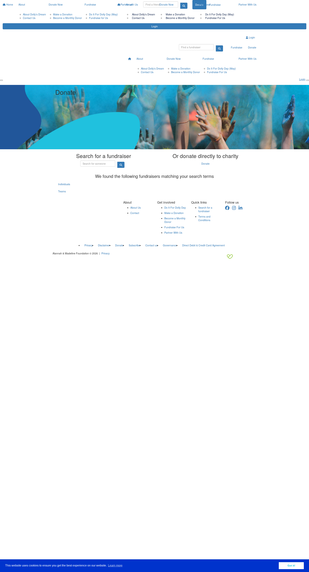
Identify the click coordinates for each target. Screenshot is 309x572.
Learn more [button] (115, 565)
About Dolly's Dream (143, 14)
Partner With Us (247, 4)
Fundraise (204, 4)
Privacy (105, 253)
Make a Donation (175, 14)
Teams (62, 191)
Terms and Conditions (204, 218)
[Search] (219, 48)
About (129, 4)
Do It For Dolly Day (175, 207)
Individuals (64, 184)
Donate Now (166, 4)
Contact (134, 213)
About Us (135, 207)
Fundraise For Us (215, 18)
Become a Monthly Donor (180, 18)
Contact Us (138, 18)
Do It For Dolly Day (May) (219, 14)
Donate (205, 163)
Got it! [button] (291, 565)
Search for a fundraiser (205, 209)
